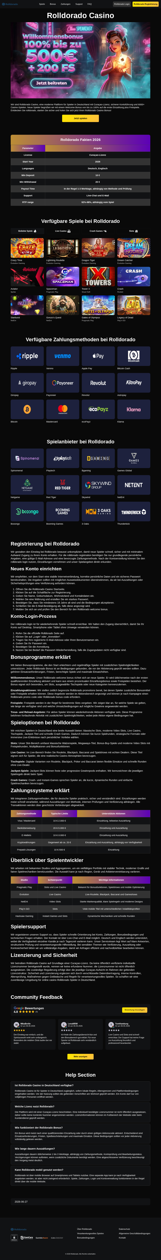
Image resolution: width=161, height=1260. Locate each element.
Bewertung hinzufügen (135, 1010)
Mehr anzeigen (80, 1056)
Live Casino (61, 231)
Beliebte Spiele (25, 231)
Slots (131, 231)
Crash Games (96, 231)
